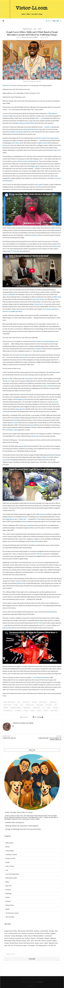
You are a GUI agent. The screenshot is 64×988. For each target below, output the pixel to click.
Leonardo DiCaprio (16, 707)
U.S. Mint (50, 945)
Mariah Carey (27, 707)
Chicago (51, 931)
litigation (47, 938)
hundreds (33, 436)
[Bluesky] (55, 20)
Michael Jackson (21, 940)
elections (47, 933)
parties (53, 455)
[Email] (57, 20)
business (36, 931)
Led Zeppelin (40, 938)
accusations (37, 348)
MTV (43, 707)
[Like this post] (33, 717)
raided (25, 446)
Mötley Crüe (46, 457)
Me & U (8, 381)
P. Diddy (26, 710)
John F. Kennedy (9, 938)
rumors (22, 355)
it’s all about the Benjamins (41, 677)
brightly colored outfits (44, 143)
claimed (5, 411)
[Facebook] (48, 20)
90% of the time (37, 554)
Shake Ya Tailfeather (9, 294)
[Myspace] (53, 20)
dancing (5, 145)
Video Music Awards (38, 299)
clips (56, 931)
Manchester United (11, 878)
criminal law (53, 702)
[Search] (60, 20)
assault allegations (49, 341)
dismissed (31, 425)
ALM (27, 931)
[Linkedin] (46, 20)
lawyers (6, 707)
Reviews (8, 901)
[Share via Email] (42, 717)
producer (48, 127)
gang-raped (19, 409)
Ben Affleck (26, 702)
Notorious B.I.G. (8, 710)
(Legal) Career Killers (9, 702)
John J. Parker (10, 866)
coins (6, 933)
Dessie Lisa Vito (10, 858)
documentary (32, 235)
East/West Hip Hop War (16, 132)
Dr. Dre (58, 150)
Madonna (53, 938)
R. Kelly (38, 519)
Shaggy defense (9, 519)
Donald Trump (7, 704)
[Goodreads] (51, 20)
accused (55, 402)
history (25, 936)
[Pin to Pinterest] (39, 717)
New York (55, 707)
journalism (18, 938)
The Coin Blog (10, 917)
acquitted (40, 184)
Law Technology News (12, 874)
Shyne (37, 118)
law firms (27, 938)
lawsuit (28, 378)
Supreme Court (53, 943)
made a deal (46, 386)
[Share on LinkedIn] (40, 717)
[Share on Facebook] (35, 717)
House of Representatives (35, 936)
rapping (24, 129)
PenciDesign (39, 982)
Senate (37, 943)
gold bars (20, 583)
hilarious (54, 246)
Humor (8, 862)
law (55, 704)
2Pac (19, 702)
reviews (39, 710)
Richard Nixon (10, 905)
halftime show (57, 297)
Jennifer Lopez (29, 704)
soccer (42, 943)
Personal (8, 889)
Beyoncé (34, 702)
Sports (7, 909)
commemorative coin (14, 933)
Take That (7, 945)
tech (12, 945)
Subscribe (32, 959)
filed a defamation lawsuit (10, 430)
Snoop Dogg (54, 710)
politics (55, 940)
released (42, 514)
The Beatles (31, 945)
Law (7, 870)
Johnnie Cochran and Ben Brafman (27, 161)
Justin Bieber (39, 704)
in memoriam (48, 936)
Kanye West (49, 704)
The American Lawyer (12, 913)
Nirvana (43, 940)
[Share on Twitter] (37, 717)
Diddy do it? (6, 85)
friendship (8, 628)
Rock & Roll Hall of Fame (26, 943)
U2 (55, 945)
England (52, 933)
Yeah (38, 93)
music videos (15, 143)
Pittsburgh (9, 893)
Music (7, 882)
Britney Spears (43, 702)
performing (33, 129)
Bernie (8, 846)
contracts (24, 933)
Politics (8, 897)
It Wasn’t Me (22, 519)
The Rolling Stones (41, 945)
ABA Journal (9, 843)
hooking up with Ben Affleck (26, 123)
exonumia (7, 936)
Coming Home (38, 304)
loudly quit (33, 541)
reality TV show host (13, 251)
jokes (49, 612)
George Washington (17, 936)
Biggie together (35, 166)
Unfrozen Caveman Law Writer (30, 37)
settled (58, 372)
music (48, 707)
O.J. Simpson (18, 710)
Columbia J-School (11, 854)
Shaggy (46, 710)
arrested (28, 525)
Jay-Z (21, 704)
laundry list (39, 341)
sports (46, 943)
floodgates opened (21, 399)
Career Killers (10, 850)
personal (49, 940)
